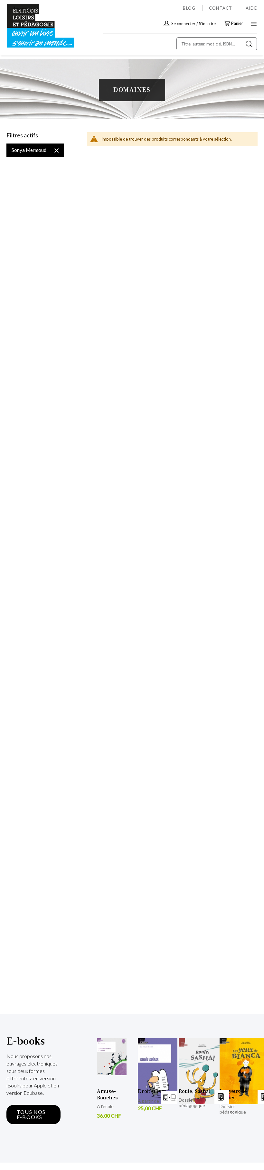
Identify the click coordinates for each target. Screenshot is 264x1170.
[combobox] (216, 43)
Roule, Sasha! (194, 1091)
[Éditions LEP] (34, 26)
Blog (189, 8)
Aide (251, 8)
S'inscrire (207, 23)
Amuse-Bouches (107, 1094)
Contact (220, 8)
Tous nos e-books (31, 1114)
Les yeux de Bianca (233, 1094)
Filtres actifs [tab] (22, 135)
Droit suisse (152, 1091)
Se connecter (183, 23)
